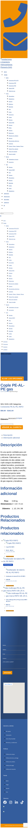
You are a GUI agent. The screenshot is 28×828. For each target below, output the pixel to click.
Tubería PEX (11, 270)
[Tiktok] (22, 802)
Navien (7, 304)
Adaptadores (11, 247)
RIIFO (7, 225)
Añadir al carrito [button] (10, 610)
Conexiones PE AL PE (14, 228)
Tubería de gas (12, 239)
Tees (10, 257)
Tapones (10, 249)
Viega (7, 241)
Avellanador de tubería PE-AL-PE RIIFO (15, 576)
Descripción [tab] (7, 435)
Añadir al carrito (12, 427)
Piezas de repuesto (13, 299)
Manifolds (11, 254)
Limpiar (19, 418)
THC (7, 312)
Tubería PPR (11, 236)
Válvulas (11, 268)
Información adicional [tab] (11, 438)
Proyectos (5, 344)
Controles (11, 291)
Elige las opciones (12, 379)
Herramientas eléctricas (14, 289)
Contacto (5, 349)
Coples (10, 265)
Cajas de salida (12, 302)
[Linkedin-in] (16, 802)
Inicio (4, 220)
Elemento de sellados (13, 283)
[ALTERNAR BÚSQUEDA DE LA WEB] (4, 208)
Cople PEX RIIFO (10, 547)
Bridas (10, 275)
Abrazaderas (11, 244)
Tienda (4, 223)
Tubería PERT (12, 318)
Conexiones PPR (12, 231)
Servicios (5, 341)
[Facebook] (5, 802)
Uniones (10, 273)
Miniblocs (11, 252)
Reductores (11, 281)
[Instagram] (10, 802)
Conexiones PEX (12, 233)
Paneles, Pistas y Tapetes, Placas (16, 294)
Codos (10, 260)
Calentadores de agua (13, 307)
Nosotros (5, 346)
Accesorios (11, 262)
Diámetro (4, 419)
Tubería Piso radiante (13, 297)
